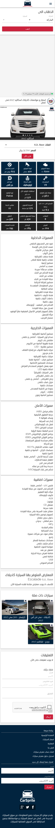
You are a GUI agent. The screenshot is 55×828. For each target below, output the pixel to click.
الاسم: (52, 766)
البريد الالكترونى (48, 681)
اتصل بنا (51, 748)
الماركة (51, 16)
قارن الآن (27, 156)
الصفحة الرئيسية (47, 735)
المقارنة (51, 743)
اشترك (49, 787)
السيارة (25, 16)
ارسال (48, 717)
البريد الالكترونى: (49, 776)
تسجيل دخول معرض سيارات (43, 756)
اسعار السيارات (48, 739)
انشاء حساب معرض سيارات (43, 752)
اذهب (27, 29)
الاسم (51, 673)
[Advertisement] (27, 63)
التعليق (50, 693)
